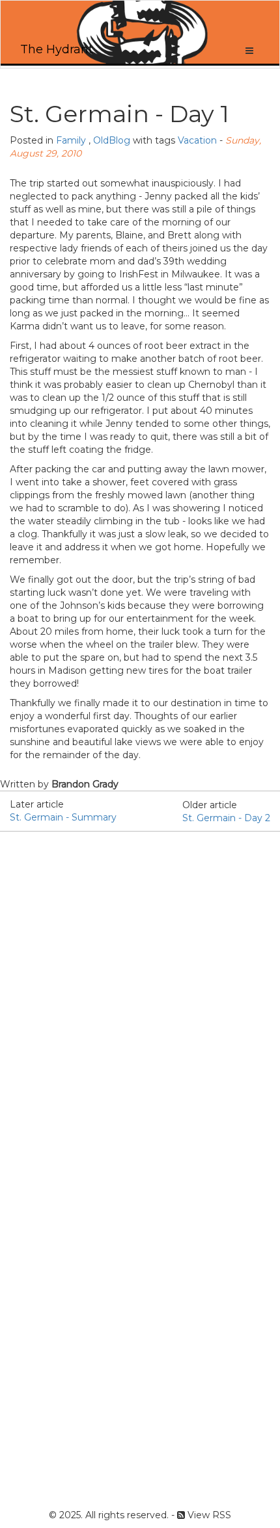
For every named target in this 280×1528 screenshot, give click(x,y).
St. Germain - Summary (63, 817)
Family (71, 140)
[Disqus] (140, 994)
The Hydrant (56, 49)
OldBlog (111, 140)
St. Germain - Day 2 (226, 818)
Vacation (197, 140)
